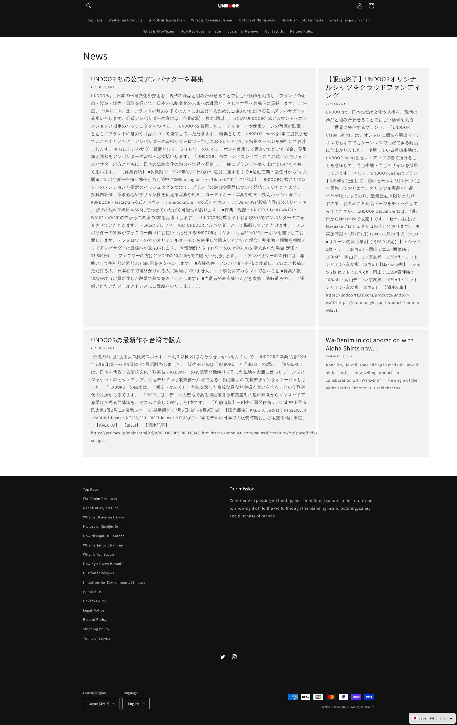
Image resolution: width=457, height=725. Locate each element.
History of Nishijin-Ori (101, 526)
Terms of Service (97, 638)
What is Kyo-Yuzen (98, 554)
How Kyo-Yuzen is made (103, 563)
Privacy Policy (94, 601)
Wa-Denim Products (100, 498)
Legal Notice (93, 610)
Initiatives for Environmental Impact (114, 582)
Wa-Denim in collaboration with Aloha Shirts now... (370, 344)
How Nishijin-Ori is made (104, 536)
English (133, 703)
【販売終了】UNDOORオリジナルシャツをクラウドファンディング (373, 87)
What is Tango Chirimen (103, 545)
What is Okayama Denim (103, 517)
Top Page (90, 489)
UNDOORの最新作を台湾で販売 (136, 340)
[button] (89, 6)
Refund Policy (95, 619)
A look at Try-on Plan (101, 507)
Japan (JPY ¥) (99, 703)
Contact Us (92, 591)
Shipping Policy (96, 629)
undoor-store (340, 707)
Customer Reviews (99, 573)
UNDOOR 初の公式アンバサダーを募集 (147, 79)
